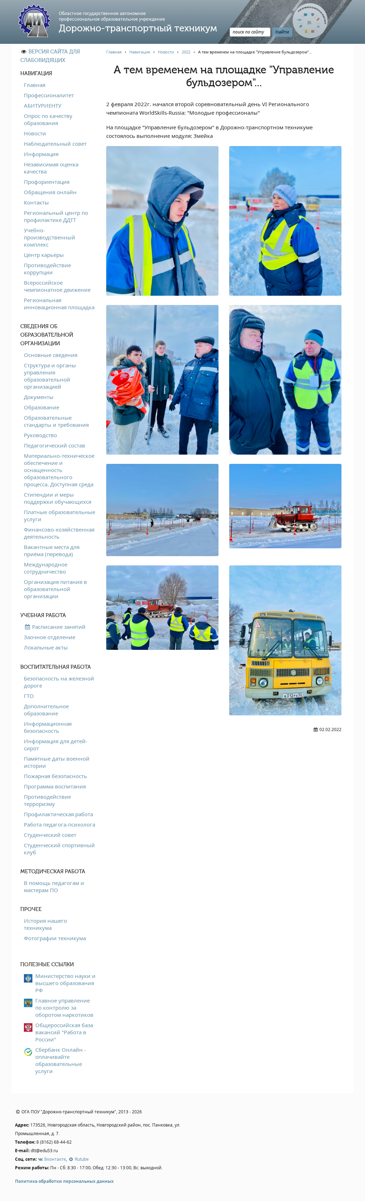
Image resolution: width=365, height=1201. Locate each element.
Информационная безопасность (48, 727)
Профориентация (47, 181)
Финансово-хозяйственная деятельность (59, 533)
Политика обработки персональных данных (64, 1181)
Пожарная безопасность (55, 776)
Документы (38, 396)
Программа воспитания (55, 786)
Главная (34, 84)
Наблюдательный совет (55, 143)
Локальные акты (46, 647)
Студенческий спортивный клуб (59, 849)
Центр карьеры (44, 254)
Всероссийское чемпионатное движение (57, 286)
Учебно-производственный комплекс (49, 237)
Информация (41, 153)
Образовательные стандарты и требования (56, 421)
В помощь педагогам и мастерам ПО (54, 886)
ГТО (29, 695)
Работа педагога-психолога (59, 824)
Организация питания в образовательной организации (55, 589)
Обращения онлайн (50, 192)
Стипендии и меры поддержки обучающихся (57, 498)
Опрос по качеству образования (48, 119)
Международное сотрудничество (45, 568)
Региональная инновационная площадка (59, 303)
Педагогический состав (54, 445)
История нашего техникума (45, 924)
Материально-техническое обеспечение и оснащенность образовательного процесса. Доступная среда (59, 470)
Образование (41, 407)
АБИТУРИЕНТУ (42, 105)
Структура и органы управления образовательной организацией (50, 376)
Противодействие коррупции (47, 269)
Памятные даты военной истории (56, 762)
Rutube (81, 1159)
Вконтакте (54, 1159)
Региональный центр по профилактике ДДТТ (56, 216)
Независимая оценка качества (51, 168)
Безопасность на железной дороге (59, 682)
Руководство (40, 435)
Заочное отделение (49, 637)
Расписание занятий (58, 626)
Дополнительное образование (46, 710)
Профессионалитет (49, 95)
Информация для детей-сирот (55, 744)
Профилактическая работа (58, 814)
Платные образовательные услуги (59, 515)
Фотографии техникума (55, 938)
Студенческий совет (50, 834)
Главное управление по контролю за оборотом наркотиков (64, 1007)
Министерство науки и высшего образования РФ (65, 983)
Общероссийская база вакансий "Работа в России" (64, 1032)
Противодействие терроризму (47, 800)
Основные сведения (50, 354)
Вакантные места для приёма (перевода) (51, 550)
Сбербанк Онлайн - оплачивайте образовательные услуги (60, 1060)
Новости (35, 133)
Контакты (36, 202)
